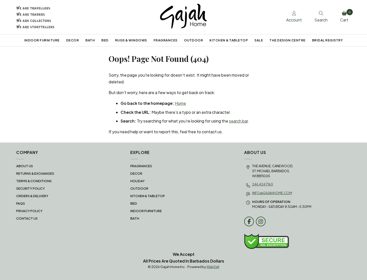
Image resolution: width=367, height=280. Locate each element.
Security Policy (30, 188)
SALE (258, 40)
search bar (238, 121)
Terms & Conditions (34, 181)
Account (294, 19)
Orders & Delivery (32, 196)
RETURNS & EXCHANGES (35, 173)
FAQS (20, 203)
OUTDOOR (193, 40)
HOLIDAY (137, 181)
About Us (24, 166)
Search (321, 19)
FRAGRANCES (166, 40)
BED (105, 40)
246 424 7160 (262, 184)
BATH (90, 40)
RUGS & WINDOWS (131, 40)
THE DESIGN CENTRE (287, 40)
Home (180, 103)
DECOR (72, 40)
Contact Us (27, 218)
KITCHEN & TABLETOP (228, 40)
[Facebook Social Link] (249, 221)
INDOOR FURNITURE (42, 40)
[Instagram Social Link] (261, 221)
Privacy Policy (29, 211)
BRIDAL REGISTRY (327, 40)
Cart (345, 16)
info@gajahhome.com (272, 193)
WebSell (212, 267)
